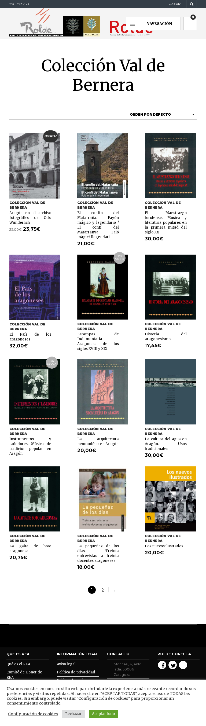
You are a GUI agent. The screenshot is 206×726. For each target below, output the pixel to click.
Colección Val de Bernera (27, 205)
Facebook (162, 665)
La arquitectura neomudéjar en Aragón (98, 441)
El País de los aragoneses (30, 337)
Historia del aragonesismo (166, 336)
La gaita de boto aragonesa (30, 548)
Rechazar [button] (73, 714)
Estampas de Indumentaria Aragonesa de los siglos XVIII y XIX (98, 341)
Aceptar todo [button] (103, 714)
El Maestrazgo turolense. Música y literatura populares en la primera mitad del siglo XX (166, 222)
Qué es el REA (18, 664)
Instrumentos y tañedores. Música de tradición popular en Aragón (30, 446)
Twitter (172, 665)
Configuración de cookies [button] (33, 714)
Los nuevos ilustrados (164, 546)
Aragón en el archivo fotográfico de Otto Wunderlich (30, 218)
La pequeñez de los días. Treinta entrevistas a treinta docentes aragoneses (98, 553)
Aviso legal (66, 664)
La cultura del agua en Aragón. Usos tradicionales (166, 444)
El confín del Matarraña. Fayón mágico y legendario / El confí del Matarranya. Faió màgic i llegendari (98, 225)
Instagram (183, 665)
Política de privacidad (76, 672)
